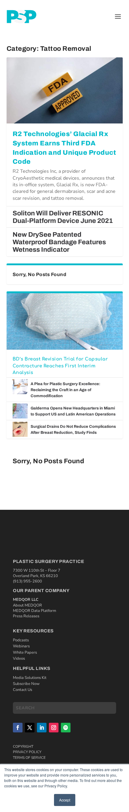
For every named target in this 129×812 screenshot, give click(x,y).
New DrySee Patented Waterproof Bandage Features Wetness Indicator (59, 242)
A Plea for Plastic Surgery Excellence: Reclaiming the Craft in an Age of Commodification (65, 390)
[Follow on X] (29, 727)
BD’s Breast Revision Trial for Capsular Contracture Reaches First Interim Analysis (60, 366)
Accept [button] (64, 799)
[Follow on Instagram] (53, 727)
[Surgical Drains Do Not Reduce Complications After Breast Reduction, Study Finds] (20, 429)
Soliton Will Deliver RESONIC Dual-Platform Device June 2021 (63, 217)
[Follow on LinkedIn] (41, 727)
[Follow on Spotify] (65, 727)
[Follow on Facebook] (17, 727)
